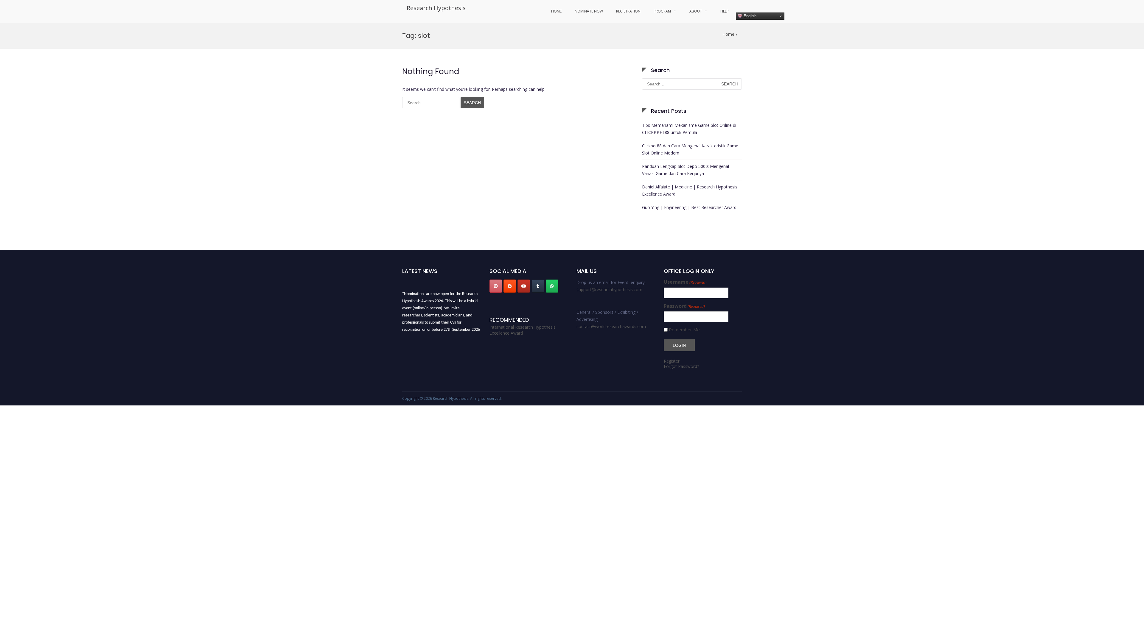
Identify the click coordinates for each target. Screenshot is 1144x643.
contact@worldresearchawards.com (611, 326)
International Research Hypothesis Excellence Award (522, 330)
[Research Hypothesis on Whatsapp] (552, 286)
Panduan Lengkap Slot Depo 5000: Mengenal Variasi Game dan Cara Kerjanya (685, 169)
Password (684, 306)
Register (672, 361)
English (749, 16)
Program (662, 11)
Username (685, 282)
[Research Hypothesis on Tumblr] (538, 286)
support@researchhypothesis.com (609, 289)
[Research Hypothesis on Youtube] (523, 286)
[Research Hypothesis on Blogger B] (509, 286)
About (695, 11)
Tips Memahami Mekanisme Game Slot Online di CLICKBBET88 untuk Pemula (689, 128)
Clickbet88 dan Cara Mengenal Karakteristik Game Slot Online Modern (690, 149)
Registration (628, 11)
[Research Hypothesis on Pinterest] (495, 286)
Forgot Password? (681, 366)
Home (556, 11)
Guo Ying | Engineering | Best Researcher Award (689, 207)
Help (724, 11)
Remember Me (684, 330)
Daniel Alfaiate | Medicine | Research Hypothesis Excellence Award (689, 190)
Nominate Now (589, 11)
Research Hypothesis (436, 8)
